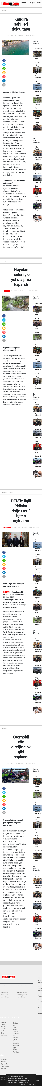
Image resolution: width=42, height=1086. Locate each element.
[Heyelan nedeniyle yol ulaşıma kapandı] (15, 303)
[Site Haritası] (22, 986)
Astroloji (3, 1068)
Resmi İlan (4, 1035)
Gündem (23, 3)
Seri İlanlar (16, 1045)
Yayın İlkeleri (4, 995)
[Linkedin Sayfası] (15, 986)
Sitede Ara (4, 1059)
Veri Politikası (5, 997)
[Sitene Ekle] (26, 986)
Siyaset (11, 492)
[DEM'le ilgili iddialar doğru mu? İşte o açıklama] (15, 539)
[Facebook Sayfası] (2, 986)
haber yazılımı (4, 1081)
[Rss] (19, 986)
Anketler (3, 1062)
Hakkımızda (4, 992)
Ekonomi (3, 1026)
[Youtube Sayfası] (12, 986)
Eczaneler (16, 1033)
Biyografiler (4, 1064)
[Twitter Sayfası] (5, 986)
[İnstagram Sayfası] (8, 986)
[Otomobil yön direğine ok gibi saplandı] (15, 775)
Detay (23, 1084)
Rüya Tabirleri (5, 1066)
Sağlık (3, 1031)
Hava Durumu (15, 1023)
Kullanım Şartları (22, 992)
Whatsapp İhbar (22, 995)
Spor (2, 1033)
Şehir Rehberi (15, 1048)
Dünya (3, 1024)
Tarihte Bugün (15, 1040)
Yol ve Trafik (14, 1026)
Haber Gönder (21, 997)
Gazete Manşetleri (16, 1052)
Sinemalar (16, 1043)
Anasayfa (4, 10)
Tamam (31, 1084)
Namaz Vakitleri (15, 1030)
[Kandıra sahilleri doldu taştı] (15, 47)
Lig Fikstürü (15, 1036)
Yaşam (11, 261)
